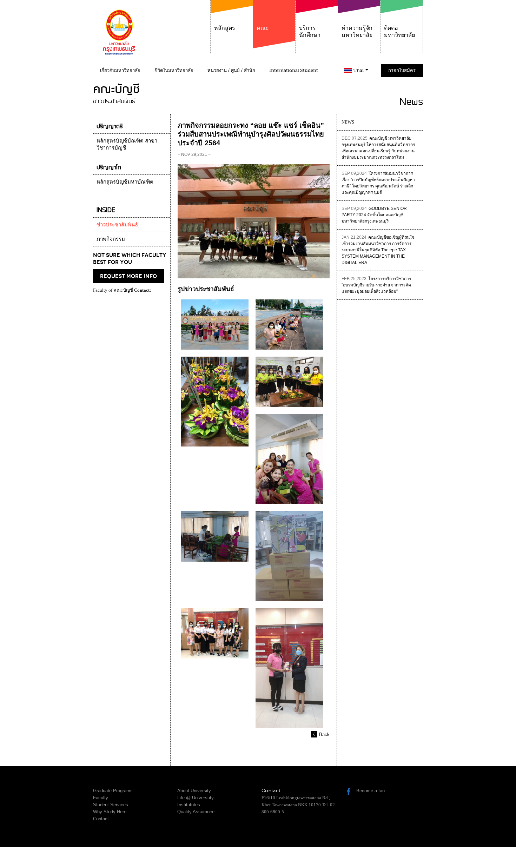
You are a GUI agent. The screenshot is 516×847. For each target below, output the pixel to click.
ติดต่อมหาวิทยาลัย (399, 31)
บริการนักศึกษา (309, 31)
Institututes (188, 804)
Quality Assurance (195, 811)
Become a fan (370, 790)
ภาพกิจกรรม (111, 239)
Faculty (100, 797)
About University (194, 790)
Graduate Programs (113, 790)
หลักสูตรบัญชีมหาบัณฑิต (125, 182)
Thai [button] (359, 70)
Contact (101, 818)
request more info (128, 276)
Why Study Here (109, 811)
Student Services (110, 804)
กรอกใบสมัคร (402, 70)
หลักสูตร (224, 28)
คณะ (263, 28)
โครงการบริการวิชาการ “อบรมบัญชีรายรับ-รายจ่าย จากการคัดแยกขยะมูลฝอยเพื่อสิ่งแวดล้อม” (376, 285)
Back (324, 734)
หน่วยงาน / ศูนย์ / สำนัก (231, 70)
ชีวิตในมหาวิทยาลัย (173, 70)
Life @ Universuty (195, 797)
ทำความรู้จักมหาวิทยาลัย (357, 31)
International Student (293, 70)
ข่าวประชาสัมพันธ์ (117, 224)
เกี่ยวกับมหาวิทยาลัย (120, 70)
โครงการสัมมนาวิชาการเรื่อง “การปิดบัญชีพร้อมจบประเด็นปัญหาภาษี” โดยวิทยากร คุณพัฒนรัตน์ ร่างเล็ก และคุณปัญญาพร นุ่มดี (378, 183)
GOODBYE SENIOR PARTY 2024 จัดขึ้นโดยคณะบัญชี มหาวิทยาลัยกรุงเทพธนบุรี (374, 215)
